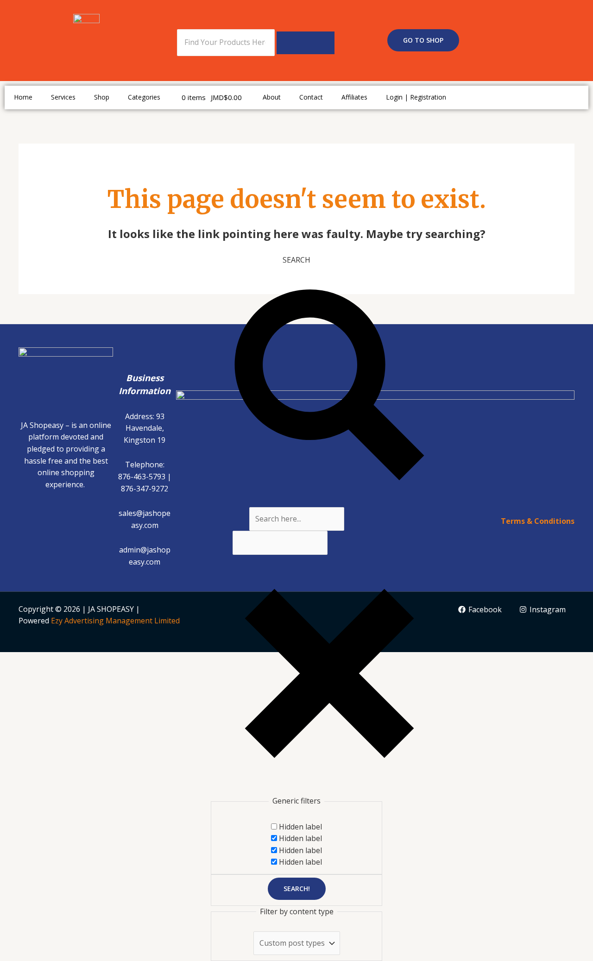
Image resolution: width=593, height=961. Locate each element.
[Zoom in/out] (16, 660)
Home (23, 97)
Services (63, 97)
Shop (101, 97)
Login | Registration (416, 97)
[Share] (82, 660)
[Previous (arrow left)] (16, 677)
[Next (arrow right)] (49, 677)
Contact (311, 97)
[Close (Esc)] (116, 660)
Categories (144, 97)
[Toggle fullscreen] (49, 660)
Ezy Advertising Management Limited (115, 621)
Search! (297, 888)
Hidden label (300, 827)
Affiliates (354, 97)
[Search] (305, 42)
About (272, 97)
